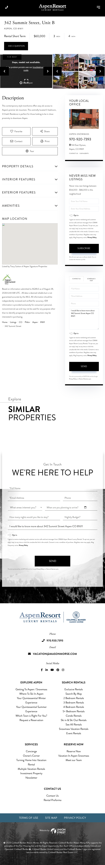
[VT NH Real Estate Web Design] (52, 831)
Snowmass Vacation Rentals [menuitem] (73, 729)
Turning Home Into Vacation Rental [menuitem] (31, 762)
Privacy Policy (92, 237)
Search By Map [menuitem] (73, 694)
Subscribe (84, 248)
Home (4, 322)
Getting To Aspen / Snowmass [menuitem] (31, 689)
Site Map (51, 818)
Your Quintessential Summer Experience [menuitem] (31, 709)
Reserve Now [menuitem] (74, 751)
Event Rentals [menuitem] (73, 733)
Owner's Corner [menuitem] (31, 756)
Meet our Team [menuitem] (74, 760)
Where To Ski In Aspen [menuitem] (31, 694)
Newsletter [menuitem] (31, 778)
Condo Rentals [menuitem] (73, 716)
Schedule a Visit (91, 280)
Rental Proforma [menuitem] (52, 800)
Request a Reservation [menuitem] (31, 720)
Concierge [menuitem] (31, 751)
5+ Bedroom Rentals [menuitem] (74, 711)
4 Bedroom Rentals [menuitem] (73, 707)
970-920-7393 (80, 139)
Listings (13, 322)
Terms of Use (28, 818)
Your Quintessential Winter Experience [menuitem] (31, 700)
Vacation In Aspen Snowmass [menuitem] (73, 756)
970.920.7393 (6, 7)
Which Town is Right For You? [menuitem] (31, 716)
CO (20, 322)
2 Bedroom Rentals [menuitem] (73, 698)
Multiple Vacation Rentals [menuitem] (31, 769)
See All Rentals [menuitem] (74, 725)
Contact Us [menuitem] (52, 796)
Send (84, 366)
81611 (42, 322)
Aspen (35, 322)
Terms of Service (83, 379)
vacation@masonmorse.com (55, 654)
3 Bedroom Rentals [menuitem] (73, 703)
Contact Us (73, 153)
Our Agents (84, 153)
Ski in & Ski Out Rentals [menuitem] (74, 720)
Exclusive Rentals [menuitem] (74, 689)
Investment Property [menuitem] (31, 773)
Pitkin (27, 322)
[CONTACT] (16, 46)
